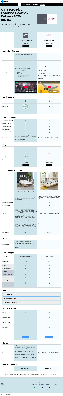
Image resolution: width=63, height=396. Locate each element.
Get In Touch (3, 385)
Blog (2, 383)
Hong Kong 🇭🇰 (41, 386)
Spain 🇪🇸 (47, 390)
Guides (2, 384)
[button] (60, 1)
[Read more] (17, 247)
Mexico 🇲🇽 (33, 387)
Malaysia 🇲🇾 (41, 387)
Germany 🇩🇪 (48, 387)
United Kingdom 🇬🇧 (49, 384)
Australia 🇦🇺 (56, 384)
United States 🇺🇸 (34, 384)
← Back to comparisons (5, 28)
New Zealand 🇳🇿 (57, 386)
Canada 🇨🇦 (33, 386)
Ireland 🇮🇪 (47, 386)
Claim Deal (42, 4)
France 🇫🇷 (47, 389)
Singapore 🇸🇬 (41, 384)
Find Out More (25, 337)
